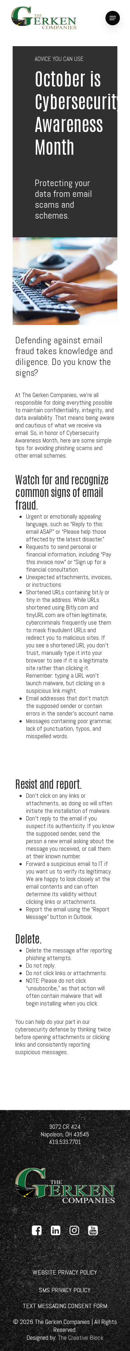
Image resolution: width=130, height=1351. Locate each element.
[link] (44, 17)
